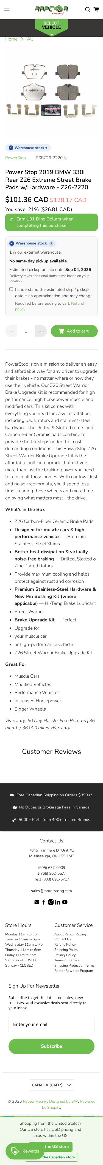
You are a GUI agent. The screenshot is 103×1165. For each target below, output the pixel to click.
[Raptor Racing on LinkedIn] (57, 903)
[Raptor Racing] (51, 9)
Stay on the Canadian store (52, 1157)
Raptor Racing (35, 1101)
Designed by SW (63, 1101)
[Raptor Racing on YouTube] (65, 903)
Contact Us (62, 939)
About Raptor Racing (70, 934)
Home (11, 39)
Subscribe (51, 1046)
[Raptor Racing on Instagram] (51, 903)
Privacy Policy (65, 955)
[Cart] (96, 9)
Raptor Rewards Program (73, 970)
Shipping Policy (66, 949)
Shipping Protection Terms (74, 965)
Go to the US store (51, 1146)
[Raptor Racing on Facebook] (43, 903)
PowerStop (15, 158)
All (30, 39)
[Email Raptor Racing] (37, 903)
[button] (51, 27)
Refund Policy (65, 944)
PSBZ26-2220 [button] (49, 158)
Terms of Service (67, 960)
